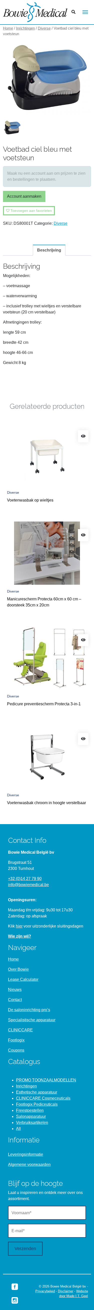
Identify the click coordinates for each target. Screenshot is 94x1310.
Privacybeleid (45, 1291)
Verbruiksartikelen (32, 1122)
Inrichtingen (25, 28)
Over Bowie (18, 969)
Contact (15, 1000)
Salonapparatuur (31, 1116)
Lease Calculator (23, 979)
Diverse (44, 28)
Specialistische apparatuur (31, 1020)
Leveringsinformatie (25, 1154)
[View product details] (83, 436)
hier (19, 926)
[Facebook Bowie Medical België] (14, 1286)
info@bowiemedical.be (28, 885)
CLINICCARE (20, 1030)
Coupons (16, 1050)
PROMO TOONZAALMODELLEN (46, 1080)
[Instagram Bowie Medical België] (14, 1300)
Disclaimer (65, 1291)
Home (8, 28)
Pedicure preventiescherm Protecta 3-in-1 (44, 704)
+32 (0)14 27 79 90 (25, 878)
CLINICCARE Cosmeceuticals (43, 1098)
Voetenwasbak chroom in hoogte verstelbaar (46, 803)
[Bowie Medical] (35, 12)
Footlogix (16, 1040)
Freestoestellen (30, 1110)
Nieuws (15, 989)
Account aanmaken (24, 196)
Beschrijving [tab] (49, 250)
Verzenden (25, 1248)
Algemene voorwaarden (29, 1164)
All (18, 1128)
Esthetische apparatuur (36, 1092)
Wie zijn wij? (19, 936)
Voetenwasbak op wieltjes (30, 500)
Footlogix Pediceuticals (37, 1104)
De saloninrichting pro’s (29, 1010)
